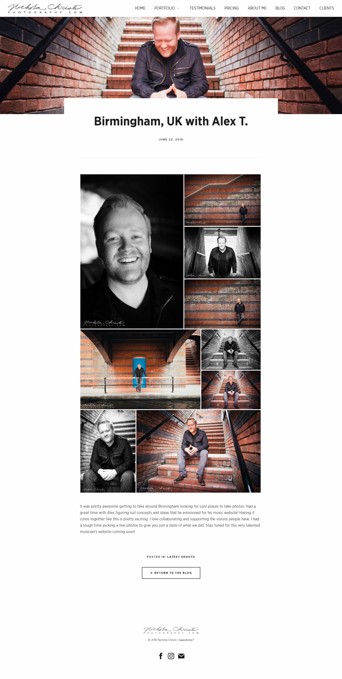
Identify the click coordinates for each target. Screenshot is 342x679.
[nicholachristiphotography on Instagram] (172, 657)
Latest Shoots (181, 556)
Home (140, 8)
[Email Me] (181, 657)
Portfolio (164, 8)
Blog (280, 8)
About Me (257, 8)
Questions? (186, 640)
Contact (302, 8)
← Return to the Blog (171, 572)
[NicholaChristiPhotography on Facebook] (162, 657)
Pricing (231, 8)
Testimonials (203, 8)
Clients (326, 8)
